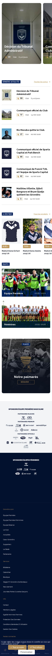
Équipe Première (9, 515)
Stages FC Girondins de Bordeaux (15, 582)
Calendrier (7, 572)
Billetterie (6, 567)
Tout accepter (18, 647)
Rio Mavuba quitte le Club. (31, 130)
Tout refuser (37, 647)
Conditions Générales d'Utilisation (15, 624)
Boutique (6, 577)
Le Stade (6, 549)
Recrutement (8, 587)
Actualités (6, 535)
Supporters (7, 544)
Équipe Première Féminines (13, 520)
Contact (6, 605)
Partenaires (7, 554)
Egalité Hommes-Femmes (12, 615)
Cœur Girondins (9, 539)
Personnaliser (26, 652)
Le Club (6, 530)
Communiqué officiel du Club (32, 110)
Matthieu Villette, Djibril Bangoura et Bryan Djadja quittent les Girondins (30, 191)
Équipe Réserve (8, 525)
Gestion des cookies (10, 629)
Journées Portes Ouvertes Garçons (15, 592)
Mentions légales (9, 610)
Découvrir (25, 382)
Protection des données (11, 619)
